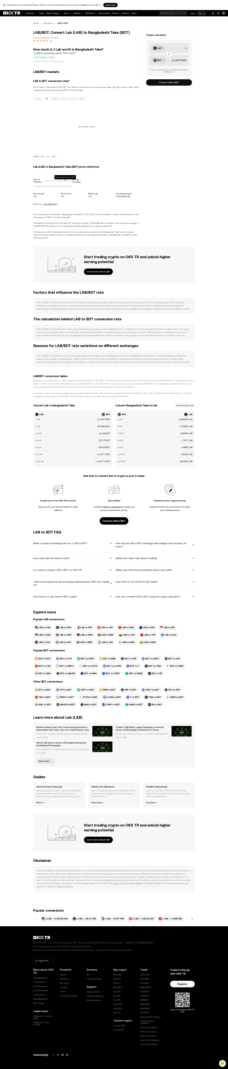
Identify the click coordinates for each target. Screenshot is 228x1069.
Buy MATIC (118, 987)
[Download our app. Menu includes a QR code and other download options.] (213, 13)
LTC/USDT (144, 1013)
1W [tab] (55, 99)
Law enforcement (41, 990)
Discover (30, 13)
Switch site (110, 5)
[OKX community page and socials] (72, 1054)
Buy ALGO (117, 1004)
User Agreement (40, 978)
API (88, 975)
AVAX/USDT (145, 1008)
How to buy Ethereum (149, 1040)
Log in (193, 13)
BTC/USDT (144, 979)
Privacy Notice (39, 982)
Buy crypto (65, 983)
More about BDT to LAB (185, 405)
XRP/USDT (144, 1000)
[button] (72, 543)
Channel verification (95, 996)
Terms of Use (119, 883)
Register (182, 984)
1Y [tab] (72, 99)
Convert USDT (119, 1026)
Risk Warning (136, 883)
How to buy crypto (148, 1032)
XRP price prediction (149, 1027)
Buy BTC (117, 979)
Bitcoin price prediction (150, 1017)
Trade (41, 13)
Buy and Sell (104, 13)
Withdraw (89, 13)
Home (36, 23)
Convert (115, 13)
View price (96, 802)
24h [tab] (46, 99)
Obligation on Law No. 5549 (42, 1017)
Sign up (201, 13)
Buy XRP (117, 996)
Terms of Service (64, 886)
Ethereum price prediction (147, 1022)
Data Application (40, 999)
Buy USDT (117, 975)
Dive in (39, 802)
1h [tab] (38, 99)
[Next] (192, 918)
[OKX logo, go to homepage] (11, 13)
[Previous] (36, 918)
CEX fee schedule (94, 979)
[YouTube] (67, 1054)
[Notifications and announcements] (218, 13)
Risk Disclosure (39, 986)
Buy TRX (117, 1000)
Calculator (48, 23)
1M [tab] (64, 99)
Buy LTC (116, 1013)
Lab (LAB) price (50, 204)
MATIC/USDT (145, 987)
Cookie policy (39, 995)
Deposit (76, 13)
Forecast (150, 802)
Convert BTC (119, 1030)
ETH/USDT (144, 983)
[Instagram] (62, 1054)
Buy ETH (117, 983)
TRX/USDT (144, 996)
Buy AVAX (117, 1008)
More (134, 13)
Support (125, 13)
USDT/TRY (144, 975)
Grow (66, 13)
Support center (93, 992)
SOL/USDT (144, 991)
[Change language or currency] (223, 13)
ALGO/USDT (145, 1004)
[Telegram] (58, 1054)
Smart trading (52, 13)
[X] (53, 1054)
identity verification (112, 507)
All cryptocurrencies (68, 996)
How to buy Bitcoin (148, 1036)
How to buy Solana (148, 1044)
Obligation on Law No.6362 (41, 1023)
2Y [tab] (81, 99)
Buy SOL (117, 991)
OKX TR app (38, 1003)
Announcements (94, 1000)
